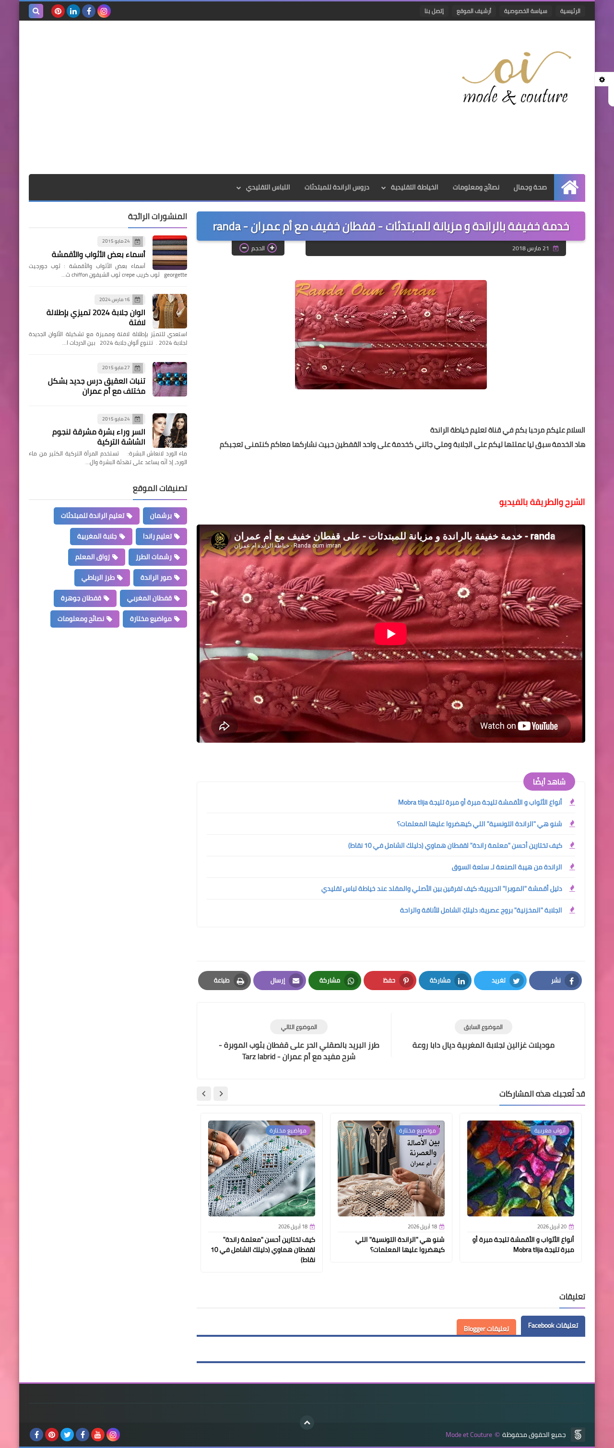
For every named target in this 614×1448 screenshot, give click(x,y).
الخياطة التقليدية (414, 187)
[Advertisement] (203, 97)
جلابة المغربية (97, 536)
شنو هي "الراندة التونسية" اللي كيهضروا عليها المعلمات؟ (479, 823)
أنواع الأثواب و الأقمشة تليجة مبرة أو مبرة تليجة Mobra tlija (480, 802)
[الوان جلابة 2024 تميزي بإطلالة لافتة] (170, 311)
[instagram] (104, 11)
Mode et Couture (469, 1435)
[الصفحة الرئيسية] (569, 187)
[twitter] (67, 1434)
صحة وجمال (530, 187)
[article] (299, 1040)
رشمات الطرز (154, 556)
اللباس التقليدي (268, 187)
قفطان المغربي (149, 598)
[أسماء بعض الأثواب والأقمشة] (170, 252)
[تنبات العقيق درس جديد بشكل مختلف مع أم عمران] (170, 379)
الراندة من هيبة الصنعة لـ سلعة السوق (507, 867)
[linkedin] (73, 11)
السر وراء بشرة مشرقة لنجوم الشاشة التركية (98, 436)
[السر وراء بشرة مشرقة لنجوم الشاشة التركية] (170, 430)
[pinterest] (58, 11)
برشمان (161, 515)
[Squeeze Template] (578, 1434)
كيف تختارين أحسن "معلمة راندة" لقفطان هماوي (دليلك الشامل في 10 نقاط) (455, 845)
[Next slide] (204, 1093)
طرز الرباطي (98, 577)
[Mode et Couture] (515, 79)
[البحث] (36, 11)
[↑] (307, 1422)
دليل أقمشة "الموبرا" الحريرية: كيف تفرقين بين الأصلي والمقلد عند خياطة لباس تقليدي (441, 888)
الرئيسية (570, 10)
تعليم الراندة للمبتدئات (92, 515)
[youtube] (98, 1434)
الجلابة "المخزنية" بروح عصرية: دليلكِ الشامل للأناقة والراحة (481, 910)
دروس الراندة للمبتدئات (337, 187)
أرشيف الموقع (474, 10)
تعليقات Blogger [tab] (486, 1328)
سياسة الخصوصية (525, 10)
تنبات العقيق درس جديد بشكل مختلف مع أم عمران (96, 386)
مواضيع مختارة (151, 618)
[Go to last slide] (220, 1093)
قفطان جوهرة (81, 598)
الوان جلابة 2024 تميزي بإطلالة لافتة (96, 317)
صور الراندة (156, 577)
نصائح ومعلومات (476, 187)
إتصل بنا (434, 10)
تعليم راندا (157, 536)
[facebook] (88, 11)
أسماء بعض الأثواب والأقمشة (98, 254)
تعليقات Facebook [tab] (553, 1325)
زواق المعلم (92, 556)
